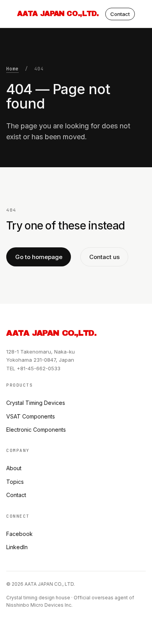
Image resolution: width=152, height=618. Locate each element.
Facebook (19, 533)
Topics (15, 481)
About (13, 468)
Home (12, 69)
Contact (120, 14)
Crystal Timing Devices (35, 402)
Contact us (104, 257)
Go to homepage (38, 257)
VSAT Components (30, 416)
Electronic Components (36, 429)
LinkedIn (17, 547)
